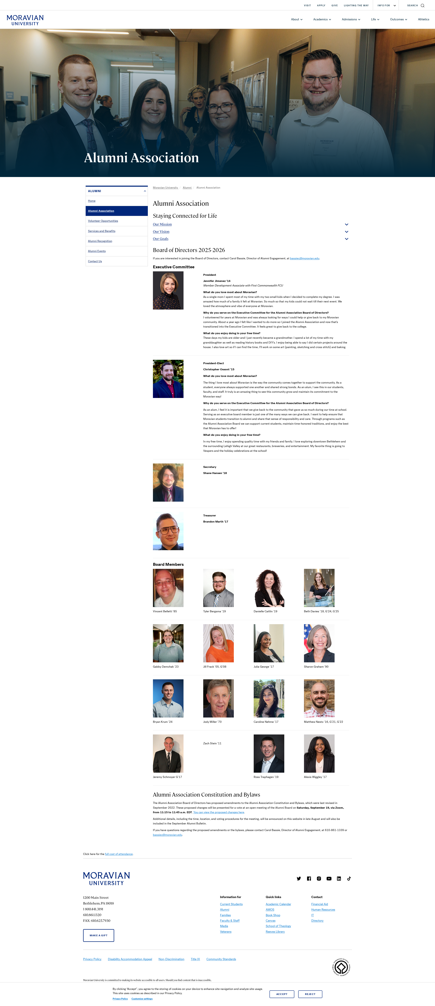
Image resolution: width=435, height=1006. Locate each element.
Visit (307, 5)
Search (412, 5)
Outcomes (397, 19)
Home (91, 201)
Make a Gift (99, 935)
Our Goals (160, 238)
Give (335, 5)
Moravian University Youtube (329, 879)
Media (224, 926)
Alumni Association (101, 211)
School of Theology (278, 926)
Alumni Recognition (100, 241)
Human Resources (323, 910)
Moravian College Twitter (298, 879)
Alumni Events (97, 251)
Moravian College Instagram (318, 879)
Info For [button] (384, 5)
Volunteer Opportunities (103, 221)
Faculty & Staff (230, 921)
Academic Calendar (278, 904)
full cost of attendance (119, 854)
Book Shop (273, 915)
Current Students (231, 904)
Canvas (270, 921)
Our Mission (162, 224)
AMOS (270, 910)
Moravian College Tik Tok (349, 879)
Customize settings (142, 998)
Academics (320, 19)
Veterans (225, 932)
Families (225, 915)
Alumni (187, 188)
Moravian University (166, 188)
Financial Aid (319, 904)
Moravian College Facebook (308, 879)
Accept (282, 994)
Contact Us (95, 261)
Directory (317, 921)
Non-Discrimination (171, 959)
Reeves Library (275, 932)
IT (312, 915)
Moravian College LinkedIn (339, 879)
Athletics (423, 19)
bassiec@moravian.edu (304, 258)
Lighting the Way (356, 5)
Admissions (349, 19)
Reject (310, 994)
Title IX (195, 959)
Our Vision (161, 231)
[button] (417, 5)
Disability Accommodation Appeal (130, 959)
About (295, 19)
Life (373, 19)
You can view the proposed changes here (218, 812)
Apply (321, 5)
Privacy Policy (120, 998)
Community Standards (221, 959)
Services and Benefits (101, 231)
